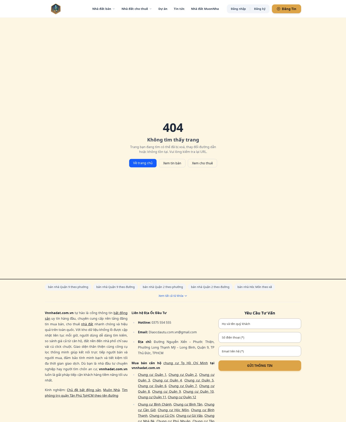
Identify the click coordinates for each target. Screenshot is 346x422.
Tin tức (179, 9)
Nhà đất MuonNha (205, 9)
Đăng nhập (238, 9)
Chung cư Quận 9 (166, 391)
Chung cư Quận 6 (152, 386)
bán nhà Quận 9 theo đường (115, 287)
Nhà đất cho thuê (135, 9)
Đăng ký (260, 9)
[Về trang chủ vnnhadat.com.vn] (64, 8)
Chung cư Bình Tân (188, 404)
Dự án (162, 9)
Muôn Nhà (111, 390)
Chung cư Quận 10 (198, 391)
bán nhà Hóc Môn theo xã (254, 287)
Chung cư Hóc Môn (173, 410)
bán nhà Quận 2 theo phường (163, 287)
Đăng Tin (289, 9)
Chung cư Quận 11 (152, 397)
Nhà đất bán (101, 9)
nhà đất (87, 324)
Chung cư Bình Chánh (155, 404)
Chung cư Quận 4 (167, 380)
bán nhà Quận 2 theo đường (210, 287)
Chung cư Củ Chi (162, 415)
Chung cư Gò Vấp (189, 415)
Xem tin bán (172, 163)
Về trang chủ (143, 163)
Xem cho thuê (202, 163)
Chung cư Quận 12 (182, 397)
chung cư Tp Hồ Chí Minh (185, 363)
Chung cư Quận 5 (199, 380)
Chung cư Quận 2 (183, 374)
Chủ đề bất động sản (84, 390)
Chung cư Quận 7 (183, 386)
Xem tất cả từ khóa (171, 296)
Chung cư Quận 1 (152, 374)
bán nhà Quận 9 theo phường (68, 287)
